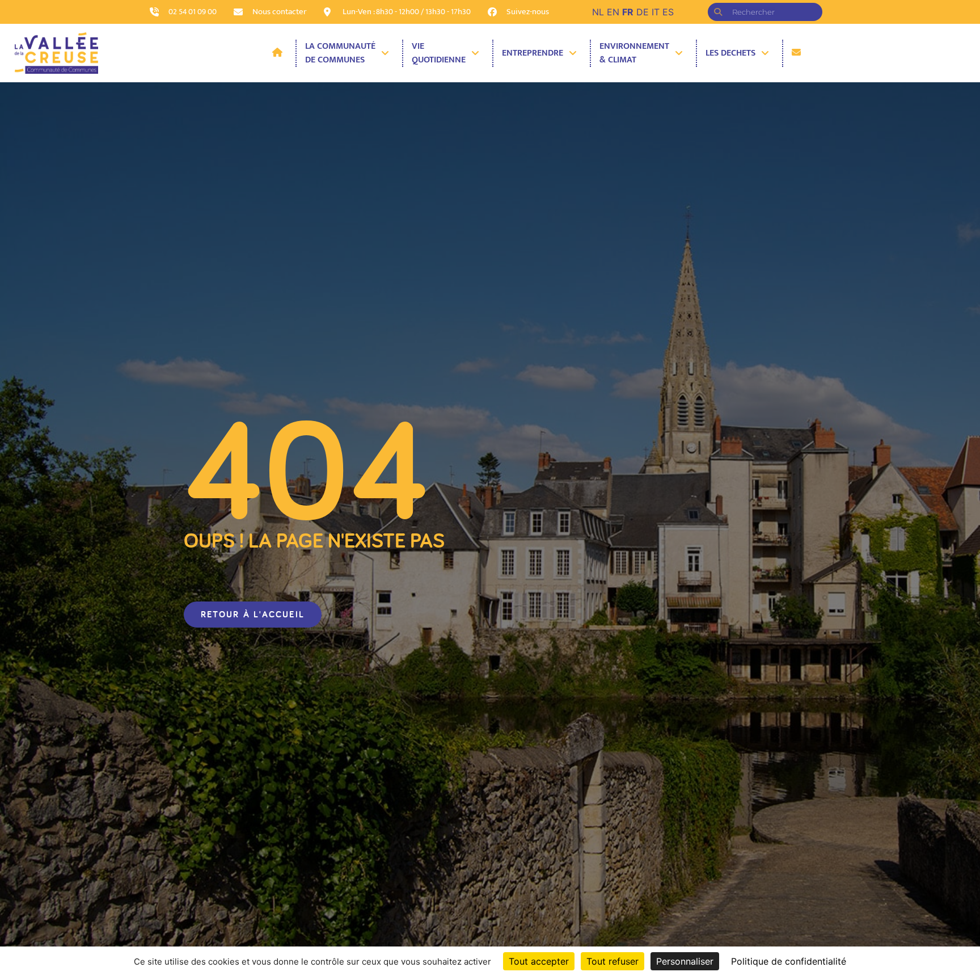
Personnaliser (684, 961)
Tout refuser (612, 961)
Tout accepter (539, 961)
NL (598, 12)
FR (627, 12)
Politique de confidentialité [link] (788, 961)
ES (668, 12)
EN (613, 12)
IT (656, 12)
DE (642, 12)
